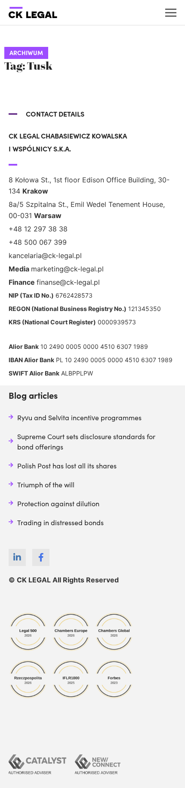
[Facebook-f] (40, 557)
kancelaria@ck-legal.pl (45, 255)
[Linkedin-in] (17, 557)
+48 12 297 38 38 (38, 229)
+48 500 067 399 (38, 242)
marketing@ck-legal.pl (67, 269)
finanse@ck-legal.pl (68, 282)
